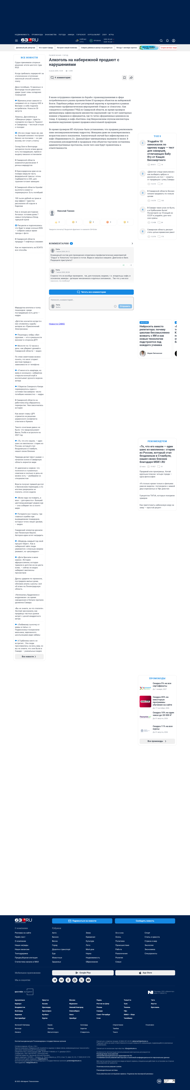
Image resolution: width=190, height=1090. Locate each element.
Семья (118, 962)
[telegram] (54, 980)
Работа (118, 949)
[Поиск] (161, 40)
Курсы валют (94, 35)
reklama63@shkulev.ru (140, 1041)
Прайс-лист (20, 937)
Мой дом (90, 949)
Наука (88, 953)
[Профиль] (173, 40)
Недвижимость (22, 35)
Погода (62, 35)
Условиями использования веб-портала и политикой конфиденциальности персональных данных (133, 1057)
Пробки (95, 40)
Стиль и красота (152, 937)
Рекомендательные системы (107, 1070)
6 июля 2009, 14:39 (56, 71)
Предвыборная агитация (26, 957)
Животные (57, 957)
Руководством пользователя (107, 1054)
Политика (119, 941)
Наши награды (21, 945)
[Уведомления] (167, 40)
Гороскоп (81, 35)
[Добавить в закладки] (124, 77)
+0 (123, 265)
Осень (118, 937)
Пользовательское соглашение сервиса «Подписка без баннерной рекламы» (125, 1074)
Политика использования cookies (109, 1066)
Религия (119, 957)
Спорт (147, 933)
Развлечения (121, 953)
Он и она (119, 933)
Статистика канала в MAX (27, 962)
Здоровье (56, 962)
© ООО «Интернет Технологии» (27, 1081)
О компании (20, 941)
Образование (92, 962)
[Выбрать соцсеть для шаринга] (131, 77)
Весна (55, 941)
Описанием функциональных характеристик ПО (114, 1056)
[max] (74, 980)
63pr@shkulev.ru (131, 1048)
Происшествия (122, 945)
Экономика (150, 949)
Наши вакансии (22, 949)
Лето (88, 945)
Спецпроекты (151, 953)
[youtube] (88, 980)
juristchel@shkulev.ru (74, 1061)
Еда (53, 953)
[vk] (61, 980)
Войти (58, 307)
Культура (90, 941)
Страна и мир (151, 941)
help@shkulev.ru (31, 1062)
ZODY (104, 35)
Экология (149, 945)
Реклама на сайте (23, 933)
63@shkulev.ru (43, 1059)
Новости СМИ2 (57, 323)
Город (54, 945)
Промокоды (37, 35)
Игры (111, 35)
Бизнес (55, 937)
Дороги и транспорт (61, 949)
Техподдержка (21, 953)
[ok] (68, 980)
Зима (88, 933)
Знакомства (51, 35)
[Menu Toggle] (16, 40)
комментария (62, 77)
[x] (81, 980)
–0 (131, 265)
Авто (54, 933)
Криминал (90, 937)
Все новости (29, 57)
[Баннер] (148, 48)
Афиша (71, 35)
